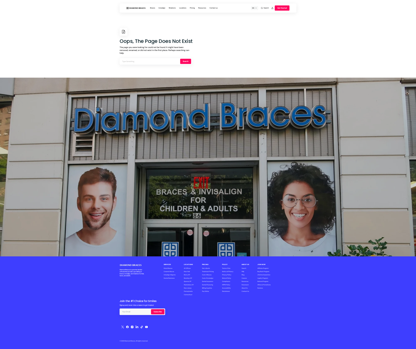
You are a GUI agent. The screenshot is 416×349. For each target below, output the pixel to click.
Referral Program (262, 281)
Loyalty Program (262, 278)
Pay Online (205, 291)
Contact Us (245, 291)
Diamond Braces (130, 341)
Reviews (260, 288)
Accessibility (226, 288)
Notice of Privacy (227, 271)
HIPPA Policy (226, 285)
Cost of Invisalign (207, 278)
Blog (243, 275)
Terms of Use (226, 268)
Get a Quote (206, 268)
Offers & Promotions (264, 285)
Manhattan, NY (189, 285)
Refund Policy (226, 278)
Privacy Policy (226, 275)
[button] (265, 8)
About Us (245, 288)
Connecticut (188, 295)
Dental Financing (207, 285)
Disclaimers (226, 291)
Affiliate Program (262, 268)
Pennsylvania (188, 291)
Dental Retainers (169, 278)
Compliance (226, 281)
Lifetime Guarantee (263, 275)
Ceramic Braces (169, 271)
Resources (245, 281)
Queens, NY (187, 281)
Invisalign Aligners (170, 275)
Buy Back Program (263, 271)
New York (187, 271)
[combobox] (156, 61)
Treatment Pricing (208, 271)
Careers (244, 278)
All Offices (187, 268)
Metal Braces (168, 268)
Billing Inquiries (207, 288)
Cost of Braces (207, 275)
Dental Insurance (207, 281)
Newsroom (245, 285)
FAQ (243, 271)
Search (185, 61)
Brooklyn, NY (188, 278)
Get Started (282, 8)
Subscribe (158, 312)
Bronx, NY (187, 275)
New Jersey (187, 288)
